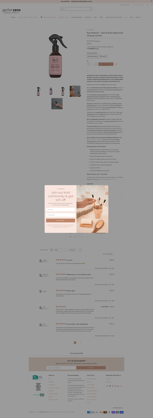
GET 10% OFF (60, 220)
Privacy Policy (65, 227)
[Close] (106, 187)
